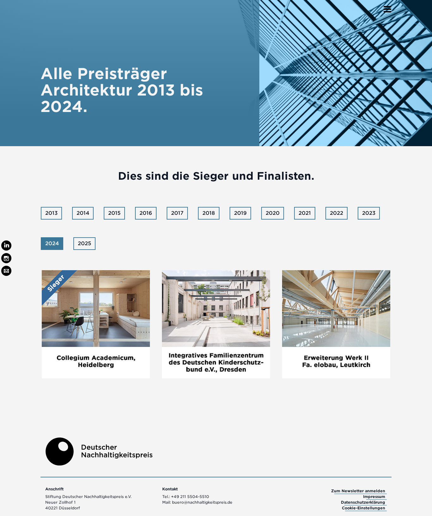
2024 (52, 243)
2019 (240, 213)
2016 (145, 213)
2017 (177, 213)
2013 (51, 213)
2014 (83, 213)
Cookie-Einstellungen (363, 508)
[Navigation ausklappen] (387, 7)
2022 (336, 213)
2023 (368, 213)
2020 (273, 213)
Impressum (374, 496)
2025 (84, 243)
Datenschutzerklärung (363, 502)
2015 (114, 213)
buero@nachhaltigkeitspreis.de (202, 502)
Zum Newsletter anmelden (358, 490)
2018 (208, 213)
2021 (305, 213)
